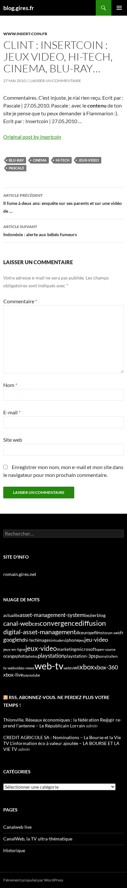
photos (32, 656)
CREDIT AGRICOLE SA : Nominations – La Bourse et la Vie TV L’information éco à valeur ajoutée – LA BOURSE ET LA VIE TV (62, 743)
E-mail (12, 412)
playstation (51, 655)
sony (102, 656)
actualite (11, 615)
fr (122, 632)
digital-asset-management (39, 632)
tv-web (9, 668)
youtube (33, 675)
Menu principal (119, 8)
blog (101, 615)
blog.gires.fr (18, 7)
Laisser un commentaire (55, 80)
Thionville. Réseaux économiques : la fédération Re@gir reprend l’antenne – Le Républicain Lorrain (62, 722)
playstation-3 (77, 656)
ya (25, 675)
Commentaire (20, 301)
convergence (59, 623)
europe (87, 632)
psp (94, 656)
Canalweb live (17, 827)
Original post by (32, 137)
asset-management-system (52, 614)
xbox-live (13, 675)
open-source (106, 649)
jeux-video (88, 160)
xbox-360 (106, 667)
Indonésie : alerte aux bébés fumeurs (40, 230)
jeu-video (96, 639)
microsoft (86, 649)
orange (9, 656)
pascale (16, 168)
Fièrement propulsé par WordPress (33, 880)
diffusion (92, 623)
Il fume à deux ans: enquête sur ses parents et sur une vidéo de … (62, 203)
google (11, 639)
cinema (40, 160)
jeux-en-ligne (14, 649)
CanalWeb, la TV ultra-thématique (37, 838)
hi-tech (62, 160)
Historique (14, 850)
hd (21, 640)
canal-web (17, 623)
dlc (78, 632)
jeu (81, 640)
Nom (10, 385)
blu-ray (16, 160)
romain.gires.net (19, 574)
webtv (68, 668)
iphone (72, 640)
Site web (12, 440)
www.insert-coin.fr (25, 33)
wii (76, 667)
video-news (25, 668)
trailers (112, 656)
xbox (86, 667)
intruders (58, 640)
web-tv (49, 665)
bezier (90, 615)
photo (21, 656)
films (98, 632)
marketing (66, 649)
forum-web (111, 633)
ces (36, 623)
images (44, 640)
